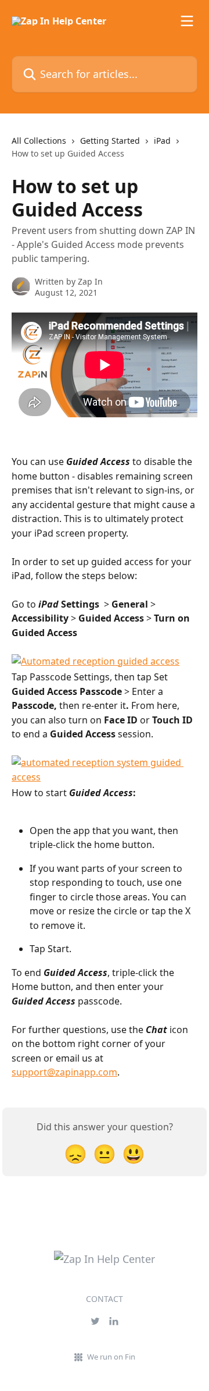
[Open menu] (186, 21)
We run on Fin (111, 1356)
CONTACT (104, 1298)
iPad (162, 140)
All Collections (39, 140)
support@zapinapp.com (64, 1072)
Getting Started (110, 140)
